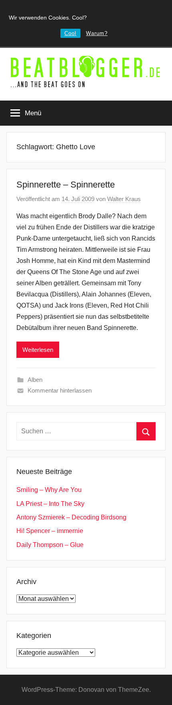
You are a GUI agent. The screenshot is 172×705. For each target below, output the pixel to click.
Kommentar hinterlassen (60, 390)
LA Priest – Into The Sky (50, 503)
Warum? (97, 33)
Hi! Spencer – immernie (49, 530)
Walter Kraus (124, 199)
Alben (35, 379)
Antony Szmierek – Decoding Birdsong (71, 517)
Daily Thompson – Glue (50, 544)
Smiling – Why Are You (49, 489)
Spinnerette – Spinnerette (65, 185)
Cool (70, 33)
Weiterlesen (37, 349)
